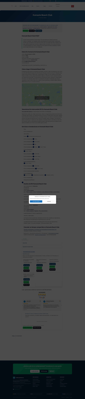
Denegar (49, 201)
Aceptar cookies (36, 201)
